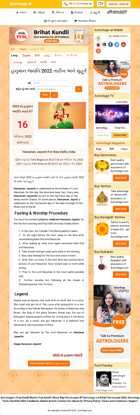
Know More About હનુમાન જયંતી (49, 363)
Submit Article (48, 401)
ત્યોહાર (23, 49)
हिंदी (112, 149)
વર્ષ (29, 83)
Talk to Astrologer (76, 4)
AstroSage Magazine (110, 143)
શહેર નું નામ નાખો (25, 88)
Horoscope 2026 (117, 397)
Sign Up (123, 4)
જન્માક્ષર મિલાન (85, 21)
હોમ (13, 49)
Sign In (113, 4)
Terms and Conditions (115, 401)
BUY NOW (121, 178)
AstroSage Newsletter (104, 127)
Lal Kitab (101, 397)
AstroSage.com (85, 410)
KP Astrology (87, 397)
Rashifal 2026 (18, 401)
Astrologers (8, 397)
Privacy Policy (92, 401)
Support (133, 401)
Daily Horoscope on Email (123, 127)
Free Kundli (45, 397)
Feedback (33, 401)
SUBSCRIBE (121, 102)
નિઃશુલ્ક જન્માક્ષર (55, 21)
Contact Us (64, 401)
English (100, 149)
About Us (77, 401)
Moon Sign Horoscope (66, 397)
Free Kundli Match (26, 397)
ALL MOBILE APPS (118, 36)
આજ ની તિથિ (118, 11)
